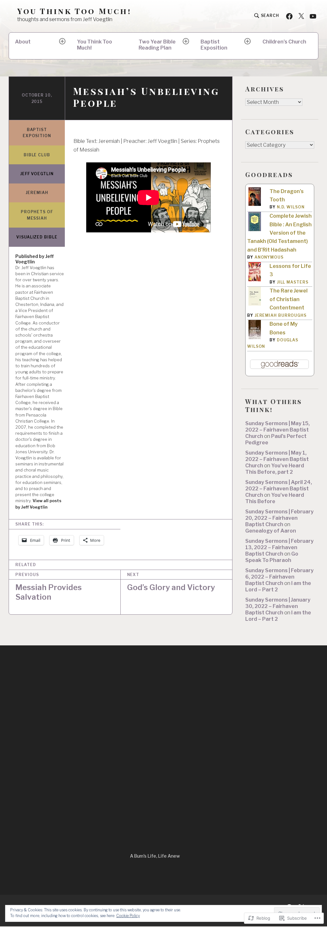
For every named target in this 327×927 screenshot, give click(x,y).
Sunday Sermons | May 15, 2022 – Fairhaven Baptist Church (277, 429)
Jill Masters (292, 282)
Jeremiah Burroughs (281, 315)
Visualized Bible (36, 237)
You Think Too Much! (74, 11)
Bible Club (37, 154)
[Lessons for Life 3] (254, 280)
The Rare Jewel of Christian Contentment (289, 299)
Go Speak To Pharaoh (271, 557)
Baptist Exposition (214, 45)
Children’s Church (284, 42)
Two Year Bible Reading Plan (157, 45)
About (23, 42)
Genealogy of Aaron (270, 531)
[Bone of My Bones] (254, 338)
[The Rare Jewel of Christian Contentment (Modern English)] (254, 304)
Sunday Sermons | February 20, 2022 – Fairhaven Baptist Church (279, 518)
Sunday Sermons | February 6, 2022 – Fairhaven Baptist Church (279, 576)
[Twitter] (301, 15)
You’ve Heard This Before (274, 498)
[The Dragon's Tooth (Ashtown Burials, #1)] (254, 204)
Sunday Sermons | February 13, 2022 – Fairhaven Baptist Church (279, 547)
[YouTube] (313, 15)
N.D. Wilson (291, 207)
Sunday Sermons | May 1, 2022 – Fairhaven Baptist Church (277, 459)
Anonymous (269, 257)
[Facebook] (289, 15)
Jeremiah (37, 192)
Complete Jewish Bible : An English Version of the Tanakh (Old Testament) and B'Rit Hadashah (279, 233)
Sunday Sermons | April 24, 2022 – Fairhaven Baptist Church (278, 488)
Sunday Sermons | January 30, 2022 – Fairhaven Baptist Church (277, 606)
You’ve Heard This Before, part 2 (274, 469)
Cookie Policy (128, 915)
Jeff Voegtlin (37, 173)
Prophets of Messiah (37, 215)
